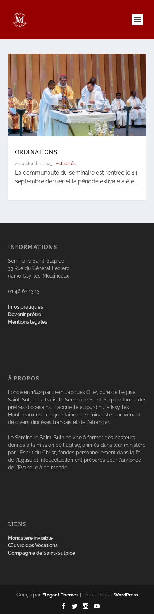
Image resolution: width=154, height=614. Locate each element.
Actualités (66, 163)
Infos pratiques (25, 307)
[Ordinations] (77, 95)
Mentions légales (27, 322)
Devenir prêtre (24, 314)
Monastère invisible (30, 538)
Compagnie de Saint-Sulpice (41, 553)
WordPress (126, 595)
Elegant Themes (60, 595)
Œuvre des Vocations (33, 545)
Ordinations (36, 152)
